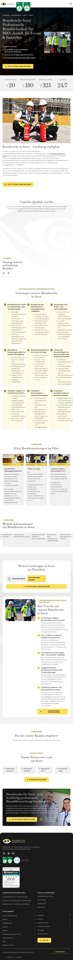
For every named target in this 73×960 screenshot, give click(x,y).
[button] (19, 915)
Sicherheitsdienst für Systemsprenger (15, 897)
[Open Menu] (71, 3)
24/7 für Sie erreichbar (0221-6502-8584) (20, 58)
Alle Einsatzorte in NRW (37, 780)
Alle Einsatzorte (42, 934)
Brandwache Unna (45, 770)
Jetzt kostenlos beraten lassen (19, 66)
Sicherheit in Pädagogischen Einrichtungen (17, 900)
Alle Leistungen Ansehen (34, 578)
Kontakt (45, 940)
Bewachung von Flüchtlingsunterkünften (16, 904)
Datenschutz (10, 957)
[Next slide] (8, 273)
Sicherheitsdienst (19, 579)
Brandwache (41, 900)
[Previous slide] (4, 273)
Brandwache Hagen (63, 770)
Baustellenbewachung (45, 896)
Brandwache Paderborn (28, 770)
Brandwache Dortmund (10, 770)
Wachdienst (41, 907)
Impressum (18, 957)
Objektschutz (41, 904)
